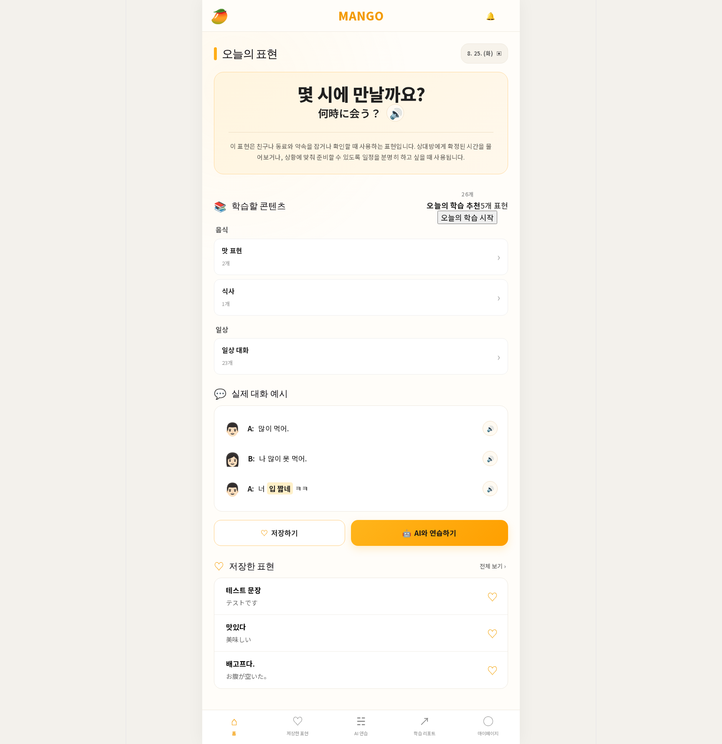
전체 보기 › (493, 566)
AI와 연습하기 (429, 532)
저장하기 (279, 532)
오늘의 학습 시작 (467, 217)
